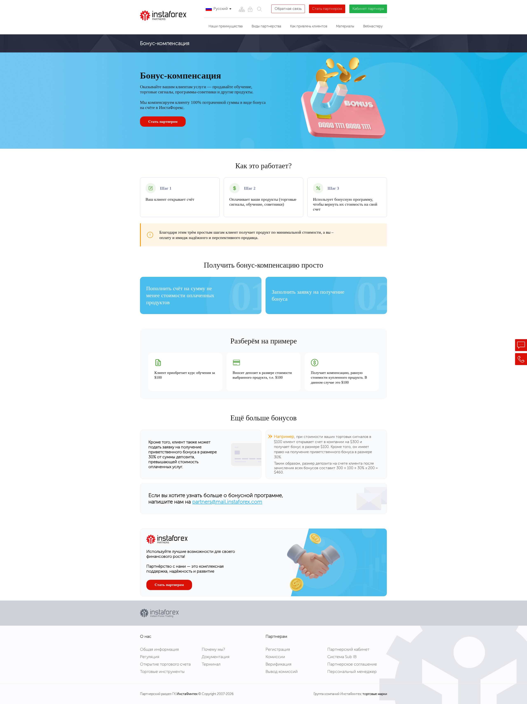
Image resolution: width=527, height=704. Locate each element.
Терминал (211, 664)
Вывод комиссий (282, 671)
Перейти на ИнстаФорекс (170, 25)
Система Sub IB (342, 656)
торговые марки (375, 694)
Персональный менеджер (352, 671)
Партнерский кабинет (348, 649)
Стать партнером (327, 8)
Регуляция (149, 656)
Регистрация (278, 649)
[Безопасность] (250, 9)
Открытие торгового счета (165, 664)
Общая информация (159, 649)
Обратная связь (288, 8)
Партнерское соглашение (352, 664)
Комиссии (275, 656)
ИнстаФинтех (187, 694)
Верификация (278, 664)
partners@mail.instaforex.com (227, 502)
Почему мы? (213, 649)
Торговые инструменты (162, 671)
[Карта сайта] (241, 9)
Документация (216, 656)
